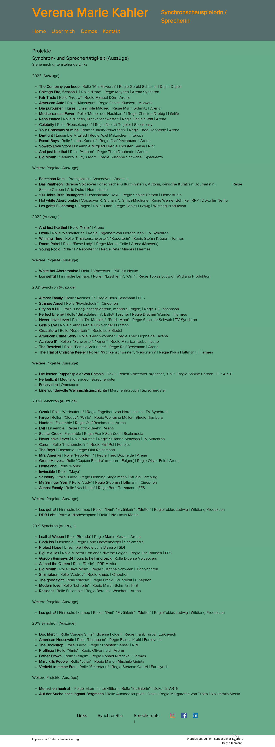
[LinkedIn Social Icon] (195, 715)
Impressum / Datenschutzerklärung (55, 739)
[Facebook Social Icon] (184, 715)
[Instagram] (172, 715)
